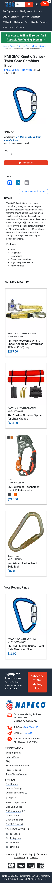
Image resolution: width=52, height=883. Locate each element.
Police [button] (37, 11)
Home (5, 46)
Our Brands (12, 784)
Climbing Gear (24, 46)
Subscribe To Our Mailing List (37, 682)
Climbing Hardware (39, 46)
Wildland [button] (7, 22)
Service (43, 22)
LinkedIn (14, 846)
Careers (34, 857)
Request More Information (33, 191)
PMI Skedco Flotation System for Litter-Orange (25, 417)
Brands (34, 22)
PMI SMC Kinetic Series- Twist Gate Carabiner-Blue (26, 647)
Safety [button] (14, 16)
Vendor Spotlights (15, 792)
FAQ (8, 761)
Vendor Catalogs (14, 788)
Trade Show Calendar (16, 774)
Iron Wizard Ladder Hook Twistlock (23, 565)
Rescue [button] (24, 16)
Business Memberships (17, 765)
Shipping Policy (13, 752)
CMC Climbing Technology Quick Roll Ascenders (23, 488)
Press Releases (13, 770)
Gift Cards (19, 27)
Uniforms (18, 22)
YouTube (14, 842)
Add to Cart (28, 162)
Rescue (13, 46)
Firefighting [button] (25, 11)
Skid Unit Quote (14, 806)
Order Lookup (13, 815)
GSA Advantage (13, 811)
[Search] (29, 4)
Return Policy (12, 757)
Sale (27, 22)
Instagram (15, 838)
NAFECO (28, 733)
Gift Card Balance (14, 819)
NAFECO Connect (14, 824)
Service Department (16, 802)
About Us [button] (7, 27)
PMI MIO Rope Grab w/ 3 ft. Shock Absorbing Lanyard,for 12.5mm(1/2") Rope (25, 344)
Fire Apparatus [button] (9, 11)
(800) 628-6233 (30, 727)
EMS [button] (5, 16)
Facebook (15, 834)
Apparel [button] (35, 16)
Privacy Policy (25, 854)
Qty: (7, 150)
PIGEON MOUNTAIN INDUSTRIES (18, 70)
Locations (9, 854)
